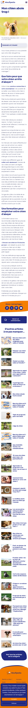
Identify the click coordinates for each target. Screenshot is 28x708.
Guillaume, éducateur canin (11, 38)
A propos (18, 679)
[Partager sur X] (12, 308)
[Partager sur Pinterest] (16, 308)
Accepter (14, 699)
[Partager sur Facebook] (7, 308)
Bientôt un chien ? (7, 679)
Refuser (14, 703)
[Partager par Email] (21, 308)
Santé (3, 682)
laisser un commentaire (15, 319)
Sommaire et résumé (9, 45)
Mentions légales (21, 682)
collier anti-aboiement (9, 162)
